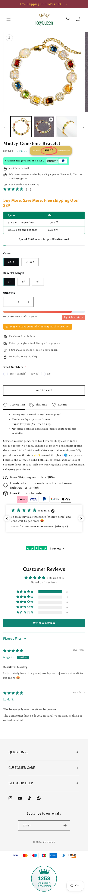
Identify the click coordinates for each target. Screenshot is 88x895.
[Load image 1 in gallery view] (20, 126)
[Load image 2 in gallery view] (66, 126)
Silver (30, 262)
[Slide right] (83, 127)
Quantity (9, 293)
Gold (11, 262)
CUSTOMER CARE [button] (22, 767)
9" (38, 281)
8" (23, 281)
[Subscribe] (65, 825)
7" (9, 281)
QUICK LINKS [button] (18, 752)
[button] (8, 18)
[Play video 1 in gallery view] (44, 126)
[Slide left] (4, 127)
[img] (13, 651)
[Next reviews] (81, 518)
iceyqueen (49, 842)
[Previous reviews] (7, 518)
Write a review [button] (44, 623)
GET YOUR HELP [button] (21, 783)
